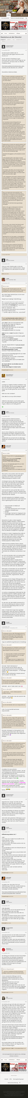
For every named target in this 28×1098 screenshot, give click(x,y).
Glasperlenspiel (9, 45)
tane (7, 259)
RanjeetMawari (9, 374)
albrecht (4, 1048)
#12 (26, 932)
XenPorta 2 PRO (7, 1094)
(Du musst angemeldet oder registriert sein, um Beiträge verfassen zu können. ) (14, 1055)
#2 (26, 263)
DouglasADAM (9, 928)
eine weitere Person (19, 1048)
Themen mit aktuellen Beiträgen (17, 18)
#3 (26, 283)
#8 (26, 799)
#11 (26, 905)
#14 (26, 1001)
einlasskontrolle (19, 39)
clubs (13, 39)
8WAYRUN (22, 1094)
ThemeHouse (21, 1092)
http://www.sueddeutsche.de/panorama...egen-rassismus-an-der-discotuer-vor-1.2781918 (13, 66)
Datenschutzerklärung (13, 1082)
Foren (8, 15)
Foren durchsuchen (5, 18)
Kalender (14, 15)
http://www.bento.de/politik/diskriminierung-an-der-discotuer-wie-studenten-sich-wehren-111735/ (13, 1038)
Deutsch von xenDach (20, 1091)
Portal (4, 15)
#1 (26, 50)
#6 (26, 450)
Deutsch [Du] (13, 1075)
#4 (26, 379)
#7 (26, 626)
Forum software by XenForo (9, 1091)
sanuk (7, 827)
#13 (26, 953)
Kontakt (6, 1079)
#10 (26, 882)
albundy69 (8, 445)
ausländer (9, 39)
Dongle (7, 622)
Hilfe (10, 1079)
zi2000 (7, 278)
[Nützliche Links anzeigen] (26, 33)
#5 (26, 416)
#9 (26, 831)
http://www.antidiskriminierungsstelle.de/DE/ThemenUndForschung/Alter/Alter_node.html (14, 892)
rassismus (3, 41)
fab (7, 997)
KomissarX (8, 948)
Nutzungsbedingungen (18, 1079)
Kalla (3, 273)
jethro (7, 411)
